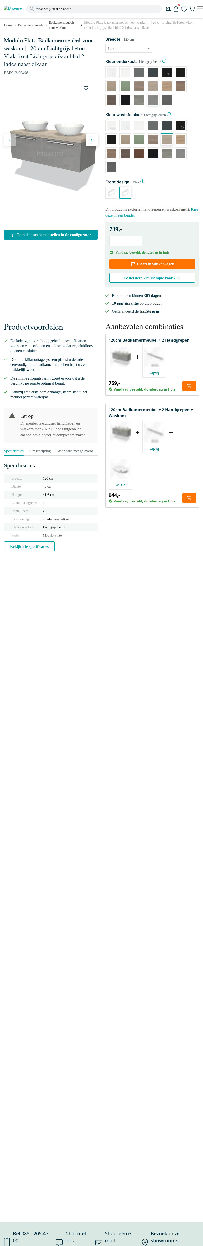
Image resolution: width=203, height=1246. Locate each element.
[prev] (10, 140)
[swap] (86, 88)
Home (8, 25)
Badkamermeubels (30, 25)
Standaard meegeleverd (75, 451)
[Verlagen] (114, 241)
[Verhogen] (137, 241)
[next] (92, 140)
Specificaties (14, 451)
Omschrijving (40, 451)
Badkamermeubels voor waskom (61, 25)
